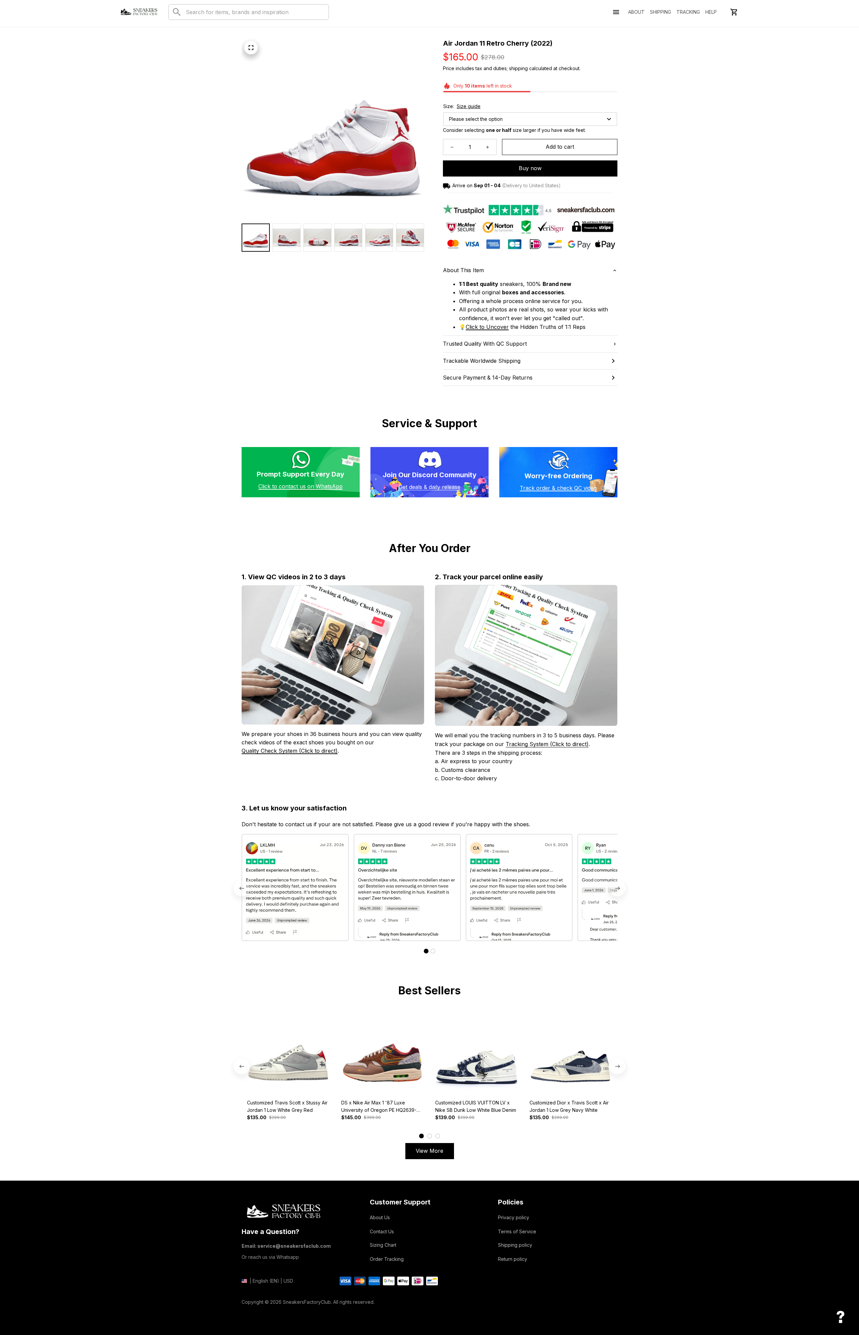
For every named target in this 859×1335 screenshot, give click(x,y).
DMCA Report (257, 1312)
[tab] (426, 951)
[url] (487, 327)
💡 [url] (462, 327)
